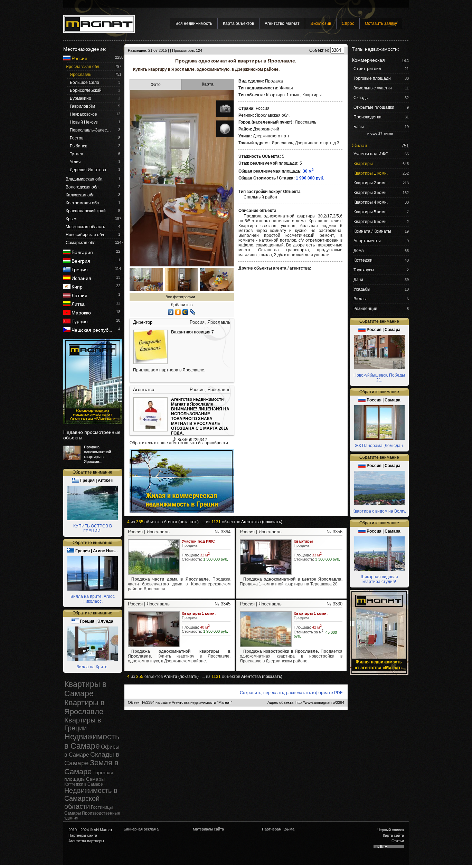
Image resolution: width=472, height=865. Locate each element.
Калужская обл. (80, 195)
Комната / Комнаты (372, 231)
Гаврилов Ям (82, 106)
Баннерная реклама (141, 829)
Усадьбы (361, 289)
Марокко (81, 312)
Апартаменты (367, 241)
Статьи (397, 841)
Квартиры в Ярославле (84, 707)
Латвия (79, 295)
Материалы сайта (208, 829)
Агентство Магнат (282, 23)
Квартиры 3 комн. (370, 192)
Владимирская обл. (84, 179)
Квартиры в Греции (82, 724)
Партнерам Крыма (278, 829)
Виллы (360, 299)
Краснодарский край (86, 210)
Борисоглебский (86, 90)
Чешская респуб (92, 330)
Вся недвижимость (194, 23)
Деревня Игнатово (88, 169)
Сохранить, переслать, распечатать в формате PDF (291, 692)
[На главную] (99, 24)
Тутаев (76, 154)
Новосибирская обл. (85, 234)
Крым (71, 218)
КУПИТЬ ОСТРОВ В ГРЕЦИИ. (92, 528)
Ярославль (80, 74)
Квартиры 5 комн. (370, 212)
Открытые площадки (373, 107)
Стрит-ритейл (367, 68)
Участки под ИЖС (370, 154)
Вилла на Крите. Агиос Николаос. (92, 599)
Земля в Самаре (91, 767)
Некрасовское (83, 114)
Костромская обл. (83, 203)
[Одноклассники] (178, 312)
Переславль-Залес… (90, 130)
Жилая (359, 145)
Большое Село (84, 82)
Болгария (82, 252)
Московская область (85, 226)
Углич (75, 161)
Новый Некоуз (84, 122)
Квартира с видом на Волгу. (379, 511)
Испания (81, 278)
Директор (142, 322)
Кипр (77, 287)
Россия (79, 58)
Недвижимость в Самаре (91, 741)
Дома (358, 250)
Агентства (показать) (261, 521)
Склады (361, 97)
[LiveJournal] (192, 312)
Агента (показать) (181, 521)
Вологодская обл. (83, 187)
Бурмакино (80, 98)
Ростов (76, 138)
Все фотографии (180, 297)
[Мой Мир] (185, 312)
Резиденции (365, 308)
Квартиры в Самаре (85, 689)
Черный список (390, 830)
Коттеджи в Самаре (83, 784)
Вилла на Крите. (92, 666)
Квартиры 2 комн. (370, 183)
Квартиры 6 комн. (370, 221)
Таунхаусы (363, 270)
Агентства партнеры (86, 841)
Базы (358, 126)
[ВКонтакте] (170, 312)
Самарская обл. (81, 242)
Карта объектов (238, 23)
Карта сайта (393, 835)
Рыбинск (78, 146)
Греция (80, 269)
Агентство (143, 389)
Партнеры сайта (82, 835)
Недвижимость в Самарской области (90, 798)
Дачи (358, 279)
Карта (208, 84)
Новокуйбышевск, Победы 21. (379, 377)
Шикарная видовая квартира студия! (379, 579)
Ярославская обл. (83, 66)
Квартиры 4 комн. (370, 202)
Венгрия (81, 261)
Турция (80, 321)
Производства (367, 117)
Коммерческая (368, 60)
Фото (156, 84)
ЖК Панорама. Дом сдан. (379, 445)
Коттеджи (362, 260)
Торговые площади (372, 78)
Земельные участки (372, 88)
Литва (78, 304)
